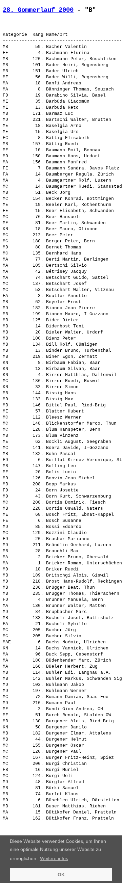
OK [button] (61, 874)
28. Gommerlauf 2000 (38, 10)
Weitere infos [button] (54, 858)
